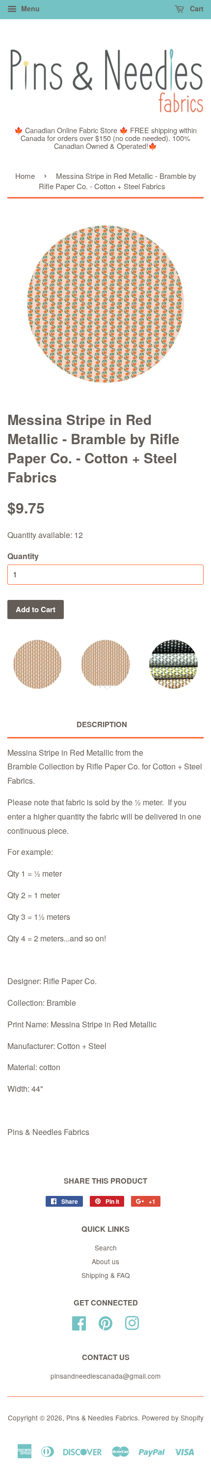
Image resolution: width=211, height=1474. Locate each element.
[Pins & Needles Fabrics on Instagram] (132, 1321)
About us (105, 1261)
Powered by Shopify (173, 1417)
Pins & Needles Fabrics (102, 1417)
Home (25, 175)
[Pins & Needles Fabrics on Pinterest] (105, 1321)
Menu (29, 8)
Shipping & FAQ (105, 1275)
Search (106, 1247)
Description (102, 724)
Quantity (23, 556)
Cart (196, 8)
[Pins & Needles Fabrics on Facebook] (79, 1321)
